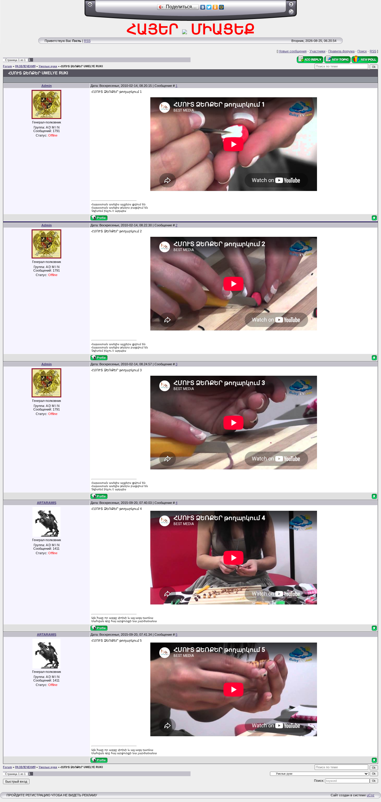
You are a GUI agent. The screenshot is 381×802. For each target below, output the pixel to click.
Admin (46, 85)
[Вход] (291, 14)
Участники (317, 51)
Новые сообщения (293, 51)
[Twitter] (209, 7)
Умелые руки (48, 66)
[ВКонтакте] (203, 7)
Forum (7, 66)
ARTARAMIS (46, 503)
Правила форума (341, 51)
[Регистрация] (291, 6)
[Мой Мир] (221, 7)
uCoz (370, 795)
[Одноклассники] (215, 7)
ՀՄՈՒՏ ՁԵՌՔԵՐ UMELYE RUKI (81, 66)
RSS (87, 41)
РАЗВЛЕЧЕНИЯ (25, 66)
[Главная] (90, 6)
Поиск (362, 51)
